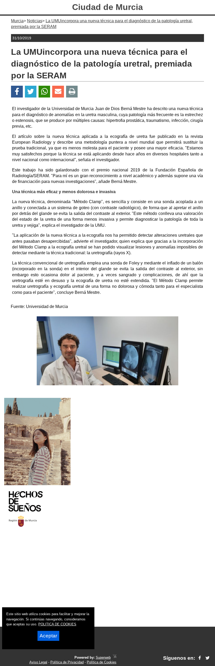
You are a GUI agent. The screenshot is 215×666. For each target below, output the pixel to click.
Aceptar (48, 635)
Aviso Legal (38, 662)
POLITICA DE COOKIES (57, 624)
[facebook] (199, 658)
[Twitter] (30, 92)
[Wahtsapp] (44, 92)
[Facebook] (17, 92)
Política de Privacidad (67, 662)
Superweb (103, 657)
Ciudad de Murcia (107, 7)
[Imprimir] (72, 92)
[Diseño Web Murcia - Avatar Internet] (114, 657)
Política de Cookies (101, 662)
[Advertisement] (107, 581)
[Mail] (58, 92)
